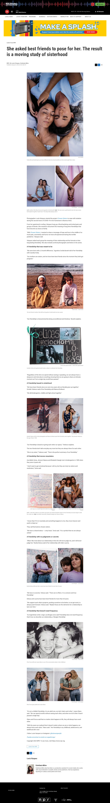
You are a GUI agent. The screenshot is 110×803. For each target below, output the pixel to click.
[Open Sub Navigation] (14, 16)
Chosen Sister (35, 232)
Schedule (42, 16)
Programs (32, 16)
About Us (88, 16)
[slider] (14, 11)
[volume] (12, 11)
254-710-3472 (64, 788)
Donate (100, 4)
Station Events (52, 16)
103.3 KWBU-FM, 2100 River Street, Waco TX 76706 (48, 792)
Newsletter (65, 16)
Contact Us (42, 788)
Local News (9, 16)
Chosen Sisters (62, 218)
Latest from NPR (21, 16)
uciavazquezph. (56, 733)
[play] (7, 12)
